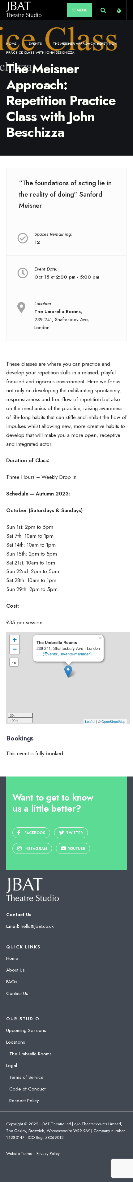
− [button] (15, 649)
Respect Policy (24, 1100)
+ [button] (15, 640)
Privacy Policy (48, 1153)
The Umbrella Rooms (30, 1053)
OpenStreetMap (113, 721)
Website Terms (19, 1153)
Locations (15, 1042)
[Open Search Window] (103, 11)
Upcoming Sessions (26, 1030)
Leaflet (90, 721)
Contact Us (17, 993)
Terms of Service (26, 1077)
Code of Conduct (27, 1089)
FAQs (11, 981)
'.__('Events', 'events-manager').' (64, 654)
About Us (15, 970)
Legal (11, 1065)
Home (11, 43)
